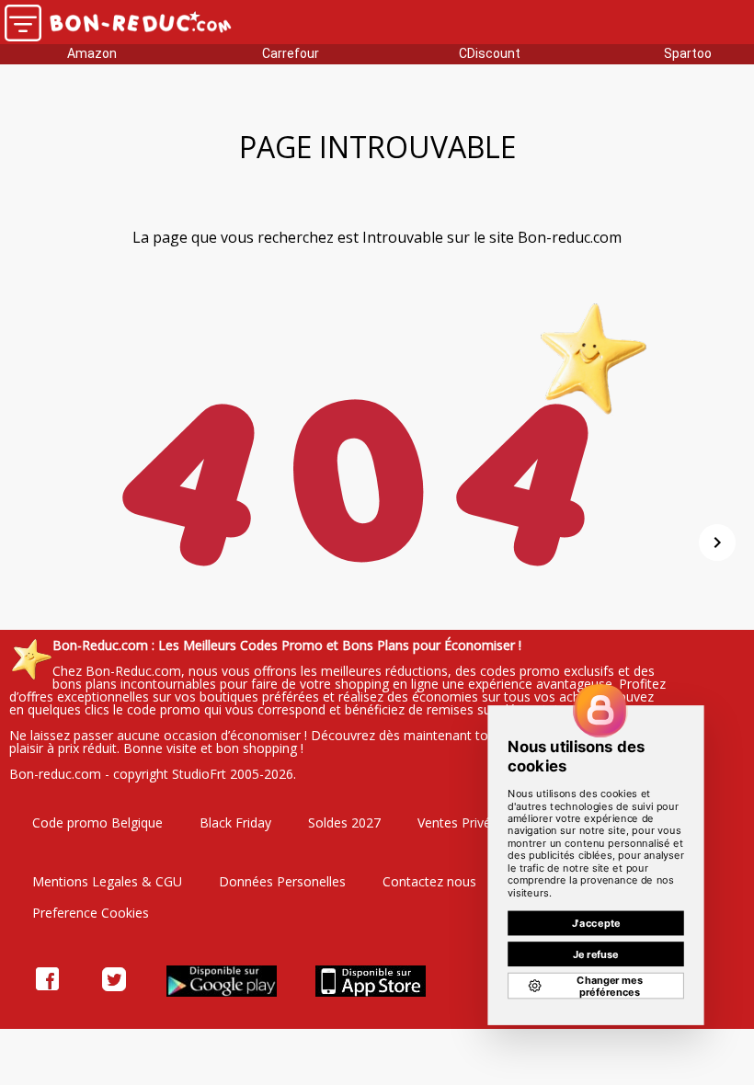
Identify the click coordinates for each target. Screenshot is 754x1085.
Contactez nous (429, 881)
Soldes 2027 (344, 822)
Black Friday (235, 822)
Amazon (92, 53)
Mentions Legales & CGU (107, 881)
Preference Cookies (90, 912)
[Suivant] (717, 542)
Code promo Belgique (97, 822)
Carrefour (290, 53)
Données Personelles (282, 881)
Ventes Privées (461, 822)
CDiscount (489, 53)
